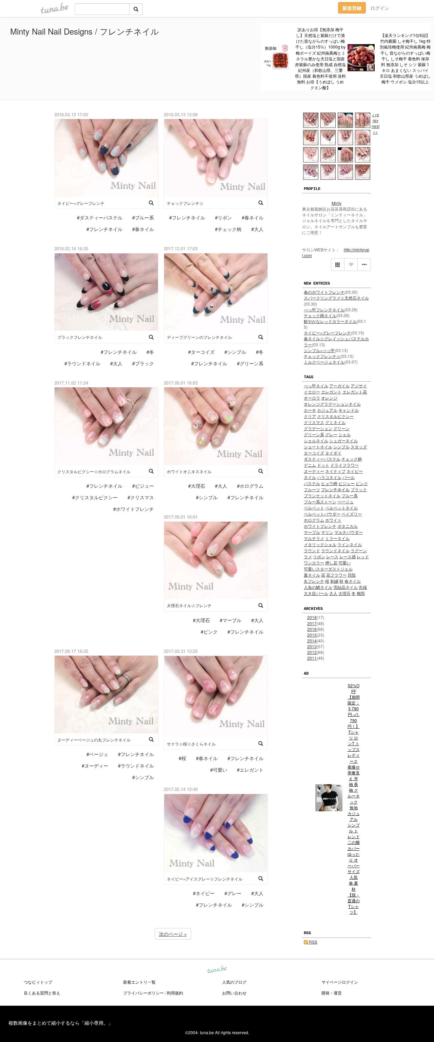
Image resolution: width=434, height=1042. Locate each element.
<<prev (375, 117)
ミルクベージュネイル (324, 362)
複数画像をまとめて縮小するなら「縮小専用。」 (60, 1022)
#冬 (150, 351)
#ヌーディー (95, 765)
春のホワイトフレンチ (324, 292)
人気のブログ (234, 982)
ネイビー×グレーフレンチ (327, 332)
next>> (375, 129)
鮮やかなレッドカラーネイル (330, 321)
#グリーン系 (250, 363)
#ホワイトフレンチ (133, 508)
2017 (312, 623)
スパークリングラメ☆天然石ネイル (336, 298)
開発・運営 (331, 993)
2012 (312, 652)
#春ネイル (143, 229)
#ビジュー (143, 485)
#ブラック (143, 363)
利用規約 (175, 993)
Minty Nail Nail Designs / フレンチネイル (84, 31)
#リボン (223, 217)
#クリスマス (140, 497)
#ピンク (209, 631)
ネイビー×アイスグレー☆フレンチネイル (204, 879)
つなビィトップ (38, 982)
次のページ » (173, 933)
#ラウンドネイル (82, 363)
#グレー (232, 893)
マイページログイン (339, 982)
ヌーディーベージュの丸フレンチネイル (94, 739)
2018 (312, 617)
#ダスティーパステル (99, 217)
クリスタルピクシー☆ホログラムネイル (94, 471)
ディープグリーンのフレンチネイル (199, 337)
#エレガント (250, 769)
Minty (336, 203)
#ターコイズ (201, 351)
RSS (312, 942)
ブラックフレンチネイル (79, 337)
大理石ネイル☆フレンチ (189, 605)
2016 (312, 629)
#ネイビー (204, 893)
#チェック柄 (228, 229)
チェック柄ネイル (320, 315)
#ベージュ (97, 754)
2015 (312, 635)
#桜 (182, 758)
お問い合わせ (234, 993)
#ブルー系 (143, 217)
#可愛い (218, 769)
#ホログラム (250, 485)
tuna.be (216, 969)
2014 (312, 640)
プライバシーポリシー (143, 993)
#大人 (257, 229)
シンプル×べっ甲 (319, 350)
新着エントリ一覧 (139, 982)
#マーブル (230, 620)
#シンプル (235, 351)
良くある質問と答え (42, 993)
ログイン (379, 7)
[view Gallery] (337, 264)
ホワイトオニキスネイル (189, 471)
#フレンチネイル (104, 229)
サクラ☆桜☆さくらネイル (191, 744)
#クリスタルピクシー (95, 497)
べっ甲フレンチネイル (324, 309)
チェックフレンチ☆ (322, 356)
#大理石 (196, 485)
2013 (312, 646)
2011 (312, 658)
